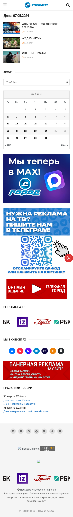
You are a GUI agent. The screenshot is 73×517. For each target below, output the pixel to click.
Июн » (64, 145)
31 (46, 138)
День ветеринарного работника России (26, 411)
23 (35, 131)
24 (46, 131)
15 (25, 123)
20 (8, 131)
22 (25, 131)
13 (8, 123)
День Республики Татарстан (19, 404)
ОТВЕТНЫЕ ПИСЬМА (34, 52)
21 (16, 131)
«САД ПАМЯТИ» (31, 38)
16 (35, 123)
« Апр (8, 145)
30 (35, 138)
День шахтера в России (16, 400)
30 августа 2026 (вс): (14, 396)
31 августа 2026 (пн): (14, 407)
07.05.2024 (28, 32)
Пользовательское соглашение (38, 489)
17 (46, 123)
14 (16, 123)
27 (8, 138)
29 (25, 138)
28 (16, 138)
